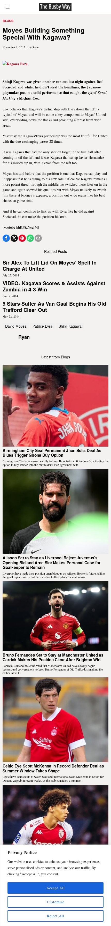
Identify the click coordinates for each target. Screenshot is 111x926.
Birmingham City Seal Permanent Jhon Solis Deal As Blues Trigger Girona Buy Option (52, 453)
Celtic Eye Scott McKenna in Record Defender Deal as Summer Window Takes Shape (53, 768)
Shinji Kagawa (70, 326)
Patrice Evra (42, 326)
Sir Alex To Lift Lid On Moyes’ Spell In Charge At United (50, 265)
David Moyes (15, 326)
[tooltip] (6, 238)
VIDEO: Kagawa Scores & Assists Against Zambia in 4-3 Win (54, 286)
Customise (55, 901)
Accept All (55, 887)
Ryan (36, 47)
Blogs (8, 21)
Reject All (55, 915)
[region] (55, 885)
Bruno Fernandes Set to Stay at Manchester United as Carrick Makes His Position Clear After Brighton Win (53, 657)
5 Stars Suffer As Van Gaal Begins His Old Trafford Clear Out (54, 306)
